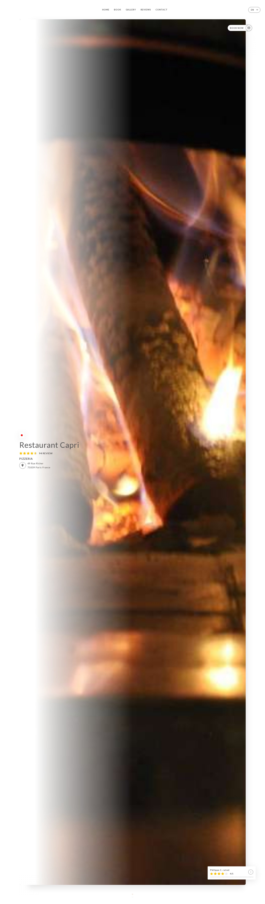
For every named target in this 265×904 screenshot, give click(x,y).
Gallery (131, 9)
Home (105, 9)
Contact (161, 9)
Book (117, 9)
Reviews (146, 9)
